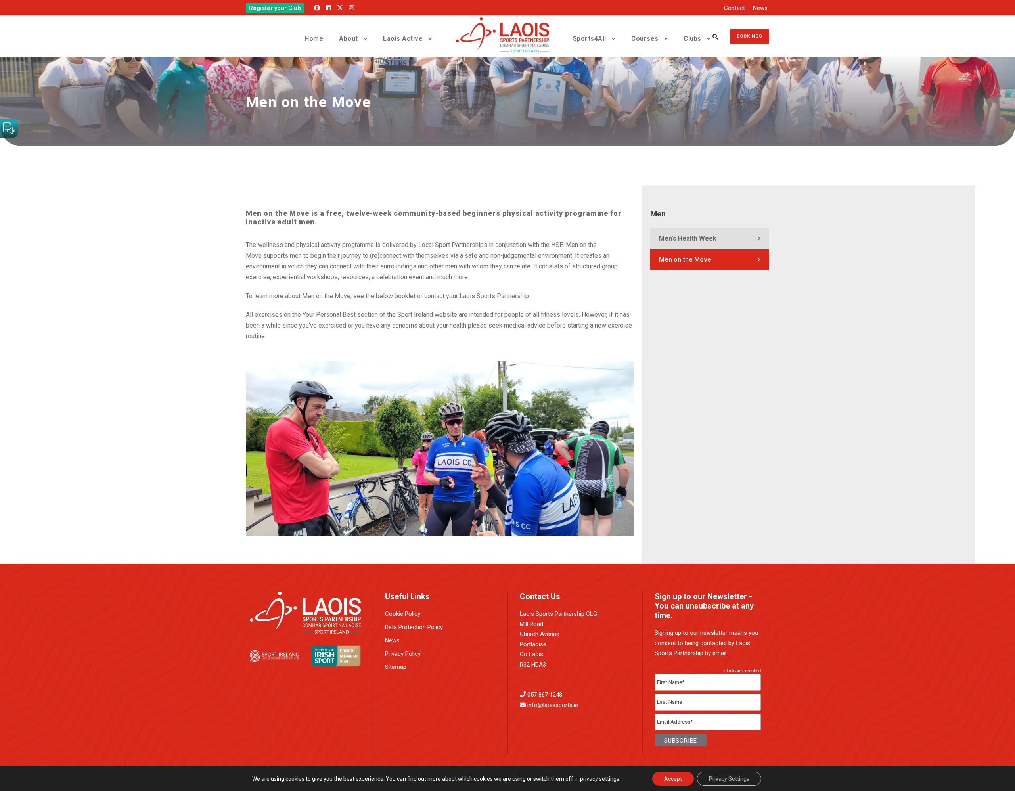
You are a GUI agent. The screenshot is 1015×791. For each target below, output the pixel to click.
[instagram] (351, 7)
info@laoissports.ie (552, 705)
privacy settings (599, 779)
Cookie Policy (402, 613)
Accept (673, 779)
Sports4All (589, 38)
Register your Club (275, 7)
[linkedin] (328, 7)
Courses (645, 38)
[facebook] (317, 7)
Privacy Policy (403, 653)
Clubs (692, 38)
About (348, 38)
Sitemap (395, 666)
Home (313, 38)
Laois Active (403, 38)
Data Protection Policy (414, 627)
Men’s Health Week (687, 238)
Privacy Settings (729, 779)
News (760, 7)
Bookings (749, 36)
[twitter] (340, 7)
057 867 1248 (544, 694)
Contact (734, 7)
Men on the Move (685, 259)
